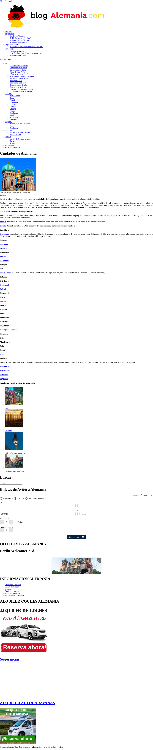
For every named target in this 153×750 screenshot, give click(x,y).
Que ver (8, 137)
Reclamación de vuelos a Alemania (27, 53)
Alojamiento (9, 34)
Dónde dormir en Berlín (19, 66)
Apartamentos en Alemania (20, 40)
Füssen (12, 111)
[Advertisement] (20, 681)
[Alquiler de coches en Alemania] (24, 653)
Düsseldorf (14, 102)
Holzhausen (4, 366)
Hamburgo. (4, 234)
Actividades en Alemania (14, 595)
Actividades (9, 145)
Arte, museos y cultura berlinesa (22, 76)
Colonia (13, 100)
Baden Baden (15, 96)
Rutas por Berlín (16, 81)
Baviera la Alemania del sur (20, 124)
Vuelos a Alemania (17, 51)
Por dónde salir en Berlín (19, 78)
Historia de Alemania (13, 585)
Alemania (8, 32)
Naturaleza (9, 130)
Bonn (12, 98)
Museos (8, 589)
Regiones (8, 122)
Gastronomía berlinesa (18, 87)
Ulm (1, 354)
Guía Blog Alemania (22, 747)
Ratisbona (13, 119)
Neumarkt (13, 143)
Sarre (12, 126)
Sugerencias (9, 659)
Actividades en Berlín (18, 83)
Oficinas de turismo (12, 591)
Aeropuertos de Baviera (18, 55)
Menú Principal (6, 1)
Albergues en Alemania (18, 42)
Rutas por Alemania (12, 147)
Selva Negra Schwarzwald (20, 132)
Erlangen (13, 107)
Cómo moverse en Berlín (19, 74)
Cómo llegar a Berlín (17, 72)
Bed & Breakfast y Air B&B (20, 38)
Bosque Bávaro (15, 135)
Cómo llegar (9, 49)
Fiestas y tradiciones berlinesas (21, 89)
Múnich (12, 115)
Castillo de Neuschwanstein (20, 139)
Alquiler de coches (12, 44)
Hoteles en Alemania (17, 36)
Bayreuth (13, 141)
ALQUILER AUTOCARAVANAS (27, 703)
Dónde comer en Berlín (18, 68)
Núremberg (14, 117)
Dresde (12, 104)
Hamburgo (14, 113)
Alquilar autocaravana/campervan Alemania (26, 47)
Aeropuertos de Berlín (18, 70)
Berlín (7, 63)
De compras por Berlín (18, 85)
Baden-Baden (5, 273)
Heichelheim (5, 370)
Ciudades (8, 94)
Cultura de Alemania (12, 587)
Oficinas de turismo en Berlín (21, 91)
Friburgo (13, 109)
